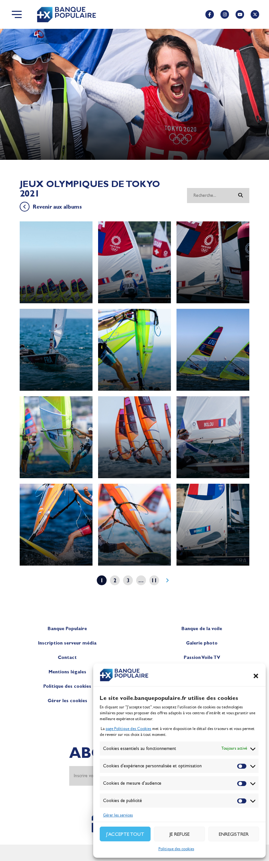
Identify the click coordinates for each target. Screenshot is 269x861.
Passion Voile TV (202, 657)
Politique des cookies (176, 849)
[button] (256, 676)
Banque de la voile (201, 628)
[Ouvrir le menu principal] (17, 14)
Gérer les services (118, 815)
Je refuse (180, 834)
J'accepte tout (125, 834)
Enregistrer (234, 834)
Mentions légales (67, 672)
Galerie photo (201, 643)
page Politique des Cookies (128, 728)
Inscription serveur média (67, 643)
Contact (67, 657)
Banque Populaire (67, 628)
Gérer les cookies (67, 700)
